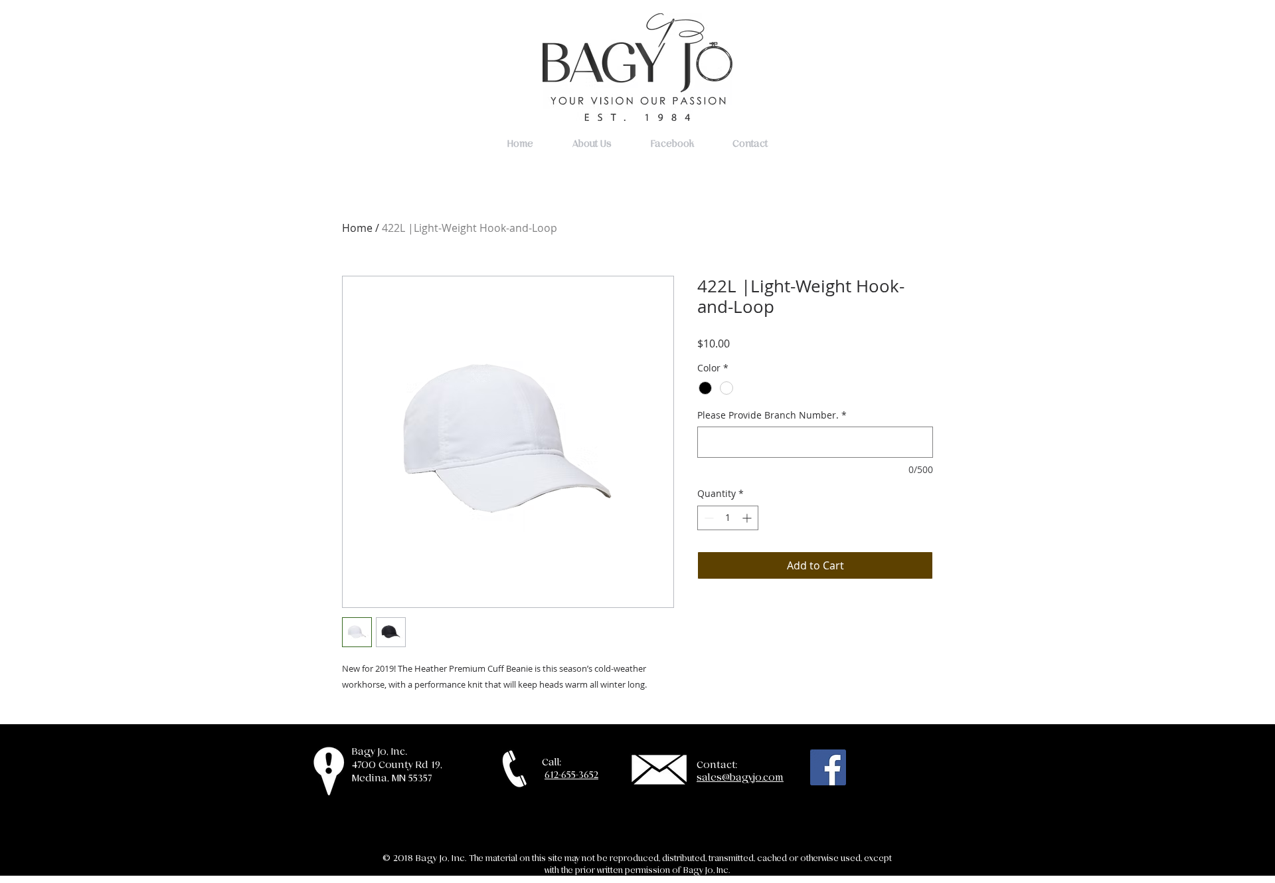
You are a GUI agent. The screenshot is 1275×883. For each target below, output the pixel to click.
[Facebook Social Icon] (828, 767)
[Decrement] (707, 518)
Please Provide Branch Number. (772, 415)
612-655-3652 (571, 775)
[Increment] (748, 518)
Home (357, 228)
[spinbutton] (728, 518)
